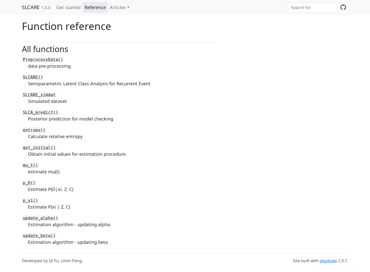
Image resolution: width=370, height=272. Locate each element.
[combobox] (312, 7)
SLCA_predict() (40, 112)
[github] (343, 7)
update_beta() (39, 235)
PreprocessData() (43, 59)
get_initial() (39, 147)
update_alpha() (40, 218)
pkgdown (328, 260)
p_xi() (30, 200)
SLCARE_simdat (39, 94)
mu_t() (30, 165)
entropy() (34, 130)
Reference (95, 7)
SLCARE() (33, 77)
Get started (68, 7)
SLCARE (31, 7)
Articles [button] (118, 7)
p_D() (29, 182)
